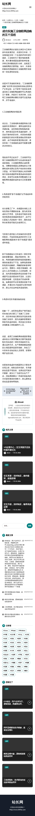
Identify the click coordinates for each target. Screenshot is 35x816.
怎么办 (6, 654)
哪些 (5, 646)
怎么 (26, 650)
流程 (24, 43)
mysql (13, 630)
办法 (12, 642)
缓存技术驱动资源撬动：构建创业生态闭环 (14, 615)
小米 (12, 650)
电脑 (27, 662)
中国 (5, 634)
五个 (5, 43)
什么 (20, 634)
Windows (22, 630)
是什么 (6, 662)
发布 (26, 642)
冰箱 (26, 638)
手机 (20, 654)
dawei (20, 402)
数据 (19, 658)
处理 (12, 646)
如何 (19, 646)
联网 (28, 43)
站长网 (6, 4)
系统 (12, 666)
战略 (21, 43)
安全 (26, 646)
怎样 (14, 654)
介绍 (27, 634)
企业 (5, 638)
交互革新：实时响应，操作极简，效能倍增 (16, 477)
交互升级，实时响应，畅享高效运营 (17, 505)
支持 (12, 658)
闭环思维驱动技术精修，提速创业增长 (14, 593)
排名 (5, 658)
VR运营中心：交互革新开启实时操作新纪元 (17, 448)
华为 (19, 642)
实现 (5, 650)
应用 (19, 650)
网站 (19, 666)
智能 (14, 662)
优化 (12, 638)
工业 (13, 43)
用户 (20, 662)
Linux (6, 630)
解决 (26, 670)
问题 (12, 675)
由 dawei (8, 40)
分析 (5, 642)
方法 (26, 658)
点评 (6, 689)
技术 (27, 654)
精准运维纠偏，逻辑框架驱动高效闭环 (14, 600)
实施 (9, 43)
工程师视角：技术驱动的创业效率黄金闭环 (14, 608)
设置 (5, 675)
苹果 (19, 670)
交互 (4, 27)
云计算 (13, 634)
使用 (19, 638)
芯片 (12, 670)
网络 (26, 666)
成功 (17, 43)
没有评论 (25, 40)
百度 (5, 666)
